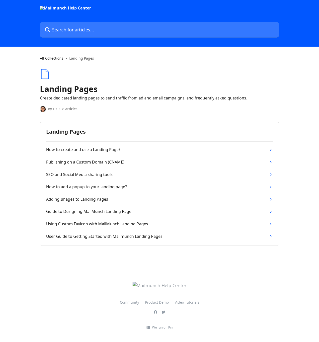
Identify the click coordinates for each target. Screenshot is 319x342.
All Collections (51, 58)
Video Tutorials (187, 302)
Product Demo (157, 302)
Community (129, 302)
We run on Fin (162, 327)
